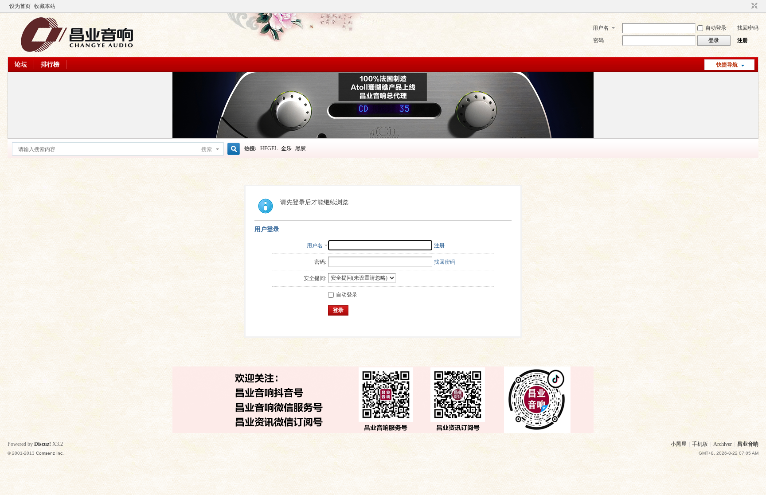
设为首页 (20, 6)
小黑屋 (679, 444)
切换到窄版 (753, 6)
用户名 (601, 28)
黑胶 (300, 148)
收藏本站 (44, 6)
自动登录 (716, 28)
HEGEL (268, 148)
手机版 (700, 444)
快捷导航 (727, 65)
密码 (598, 40)
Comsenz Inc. (50, 453)
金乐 (286, 148)
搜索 (206, 149)
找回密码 (747, 28)
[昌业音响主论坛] (77, 52)
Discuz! (42, 444)
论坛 (21, 64)
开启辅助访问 (746, 6)
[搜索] (232, 149)
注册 (742, 40)
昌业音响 (747, 444)
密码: (320, 262)
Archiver (722, 444)
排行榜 (50, 64)
